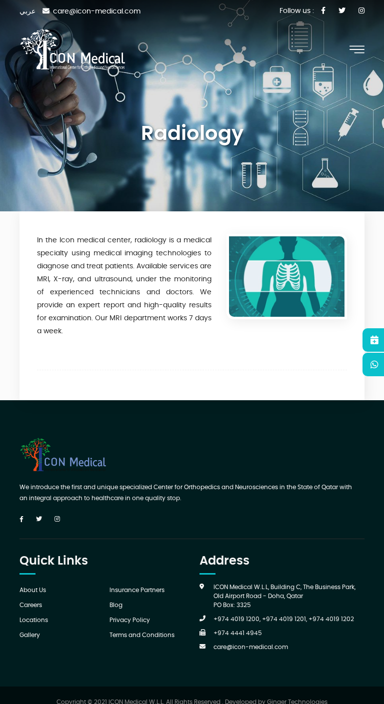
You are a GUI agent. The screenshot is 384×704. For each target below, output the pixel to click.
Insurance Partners (137, 590)
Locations (34, 620)
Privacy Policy (130, 620)
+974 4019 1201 (284, 619)
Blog (116, 605)
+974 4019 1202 (331, 619)
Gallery (30, 635)
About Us (33, 590)
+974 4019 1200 (237, 619)
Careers (31, 605)
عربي (28, 11)
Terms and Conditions (142, 635)
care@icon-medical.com (251, 647)
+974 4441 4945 (238, 633)
